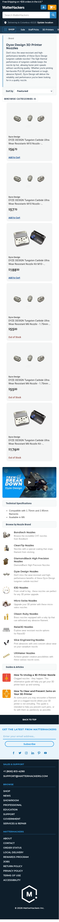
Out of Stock (14, 337)
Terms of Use (12, 875)
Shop (6, 791)
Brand (11, 38)
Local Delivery (13, 852)
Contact (9, 843)
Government (11, 818)
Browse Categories (19, 98)
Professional (12, 805)
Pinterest (39, 753)
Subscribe (29, 744)
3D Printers (48, 29)
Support (9, 814)
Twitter (20, 753)
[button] (29, 22)
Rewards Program (16, 856)
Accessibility (11, 880)
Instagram (26, 753)
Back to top (29, 719)
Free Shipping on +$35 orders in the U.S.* (22, 1)
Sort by (9, 91)
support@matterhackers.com (25, 776)
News (7, 795)
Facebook (13, 753)
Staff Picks (33, 29)
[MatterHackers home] (13, 8)
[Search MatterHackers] (53, 15)
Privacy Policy (13, 870)
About (7, 838)
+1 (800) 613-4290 (14, 771)
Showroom (11, 800)
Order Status (12, 847)
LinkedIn (32, 753)
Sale (23, 29)
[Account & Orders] (44, 7)
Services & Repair (14, 823)
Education (10, 809)
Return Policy (12, 866)
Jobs (6, 861)
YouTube (45, 753)
